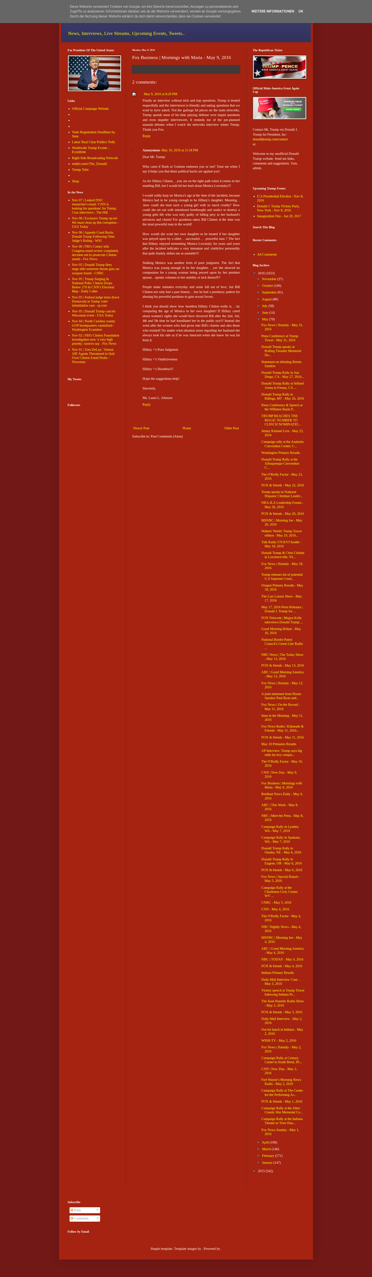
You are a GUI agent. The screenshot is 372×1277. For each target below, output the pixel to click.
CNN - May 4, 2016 (275, 909)
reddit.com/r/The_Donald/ (89, 164)
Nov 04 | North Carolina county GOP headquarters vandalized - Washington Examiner (93, 325)
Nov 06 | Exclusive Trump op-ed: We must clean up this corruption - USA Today (95, 222)
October (267, 285)
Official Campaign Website (90, 108)
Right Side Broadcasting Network (95, 158)
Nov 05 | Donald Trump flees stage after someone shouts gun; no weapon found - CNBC (95, 269)
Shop (75, 181)
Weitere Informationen (272, 11)
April (265, 1142)
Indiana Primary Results (277, 972)
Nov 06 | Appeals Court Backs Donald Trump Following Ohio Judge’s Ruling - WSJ (93, 236)
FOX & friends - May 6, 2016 (281, 870)
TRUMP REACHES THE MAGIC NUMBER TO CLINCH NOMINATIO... (281, 420)
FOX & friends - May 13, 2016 (282, 665)
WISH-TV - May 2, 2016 (278, 1040)
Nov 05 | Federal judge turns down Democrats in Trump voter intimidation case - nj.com (95, 301)
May (265, 319)
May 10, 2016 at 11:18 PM (179, 150)
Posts (77, 1210)
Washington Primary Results (280, 453)
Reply (147, 136)
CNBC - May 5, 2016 (276, 902)
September (269, 292)
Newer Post (141, 428)
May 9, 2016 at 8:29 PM (160, 94)
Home (187, 428)
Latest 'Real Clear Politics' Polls (93, 142)
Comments (80, 1218)
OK (300, 11)
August (267, 299)
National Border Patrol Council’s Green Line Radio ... (282, 644)
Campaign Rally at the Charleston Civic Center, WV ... (279, 892)
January (267, 1162)
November (269, 279)
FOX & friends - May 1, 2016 (281, 1101)
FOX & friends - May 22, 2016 (282, 485)
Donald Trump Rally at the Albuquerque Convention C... (280, 463)
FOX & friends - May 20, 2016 (282, 513)
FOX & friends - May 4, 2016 (281, 966)
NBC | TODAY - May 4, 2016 (282, 959)
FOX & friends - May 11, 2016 (282, 737)
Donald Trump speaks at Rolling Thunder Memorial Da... (281, 351)
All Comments (267, 254)
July (265, 306)
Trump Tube (80, 169)
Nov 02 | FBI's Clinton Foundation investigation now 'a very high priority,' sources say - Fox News (95, 339)
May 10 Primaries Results (278, 744)
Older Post (231, 428)
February (268, 1156)
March (266, 1149)
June (265, 312)
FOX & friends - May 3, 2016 (281, 1012)
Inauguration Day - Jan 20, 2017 (279, 216)
